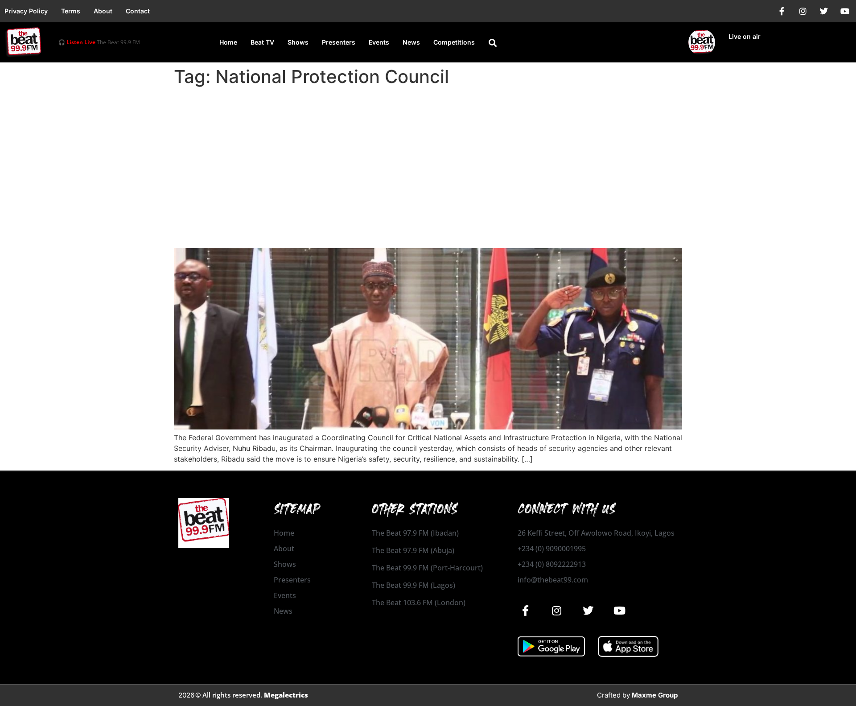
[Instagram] (803, 11)
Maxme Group (655, 695)
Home (228, 42)
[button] (492, 42)
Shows (298, 42)
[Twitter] (824, 11)
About (103, 11)
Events (379, 42)
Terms (70, 11)
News (411, 42)
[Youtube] (845, 11)
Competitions (454, 42)
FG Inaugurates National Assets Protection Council (345, 232)
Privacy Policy (26, 11)
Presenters (338, 42)
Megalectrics (286, 694)
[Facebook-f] (782, 11)
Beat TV (262, 42)
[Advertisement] (428, 157)
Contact (138, 11)
